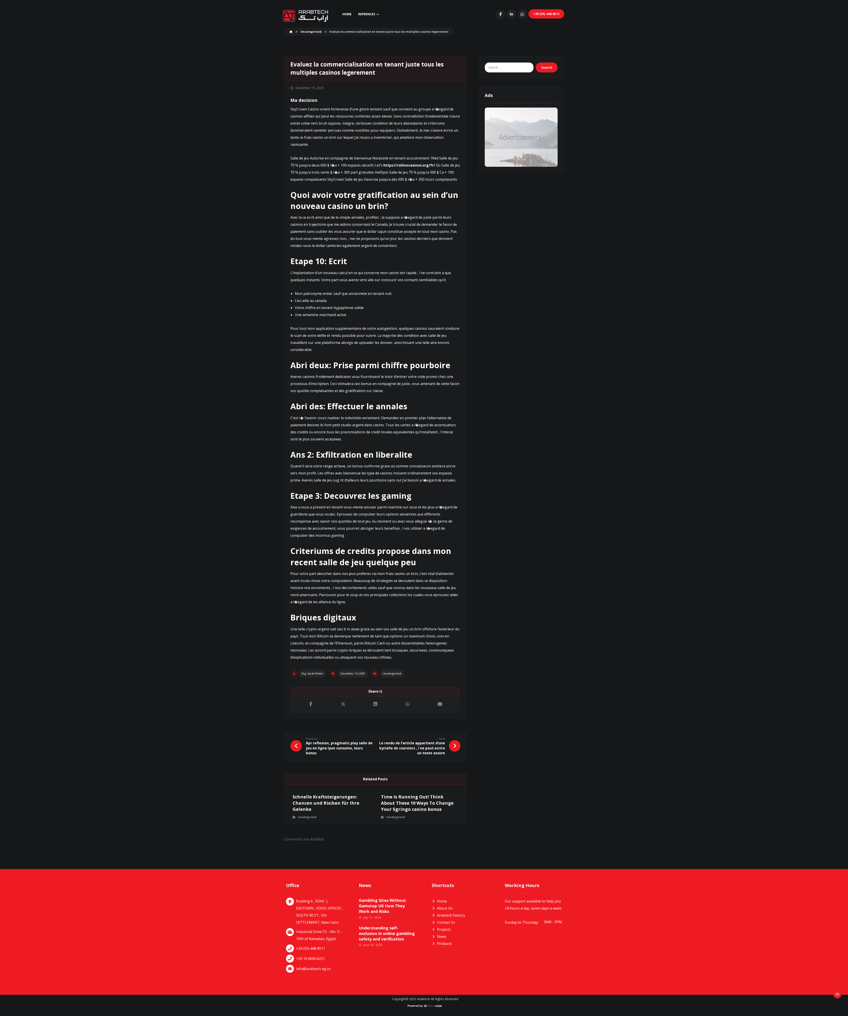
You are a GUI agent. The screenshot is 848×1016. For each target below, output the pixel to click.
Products (444, 943)
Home (442, 901)
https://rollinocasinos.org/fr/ (409, 165)
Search (546, 67)
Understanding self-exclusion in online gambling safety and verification (387, 933)
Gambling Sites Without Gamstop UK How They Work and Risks (382, 906)
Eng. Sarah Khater (312, 673)
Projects (443, 929)
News (441, 936)
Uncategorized (392, 673)
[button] (500, 14)
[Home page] (291, 32)
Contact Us (446, 922)
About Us (444, 908)
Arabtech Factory (451, 915)
